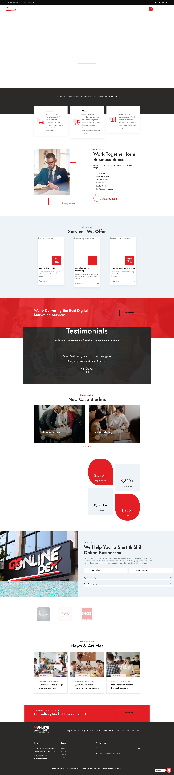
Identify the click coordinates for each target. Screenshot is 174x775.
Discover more (87, 66)
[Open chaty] (168, 770)
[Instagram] (163, 2)
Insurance (49, 430)
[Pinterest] (166, 2)
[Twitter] (155, 2)
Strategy (104, 430)
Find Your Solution (110, 96)
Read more (49, 691)
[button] (140, 122)
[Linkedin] (128, 731)
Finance (43, 430)
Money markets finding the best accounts (122, 686)
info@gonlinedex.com (40, 756)
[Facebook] (159, 2)
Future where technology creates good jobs (51, 686)
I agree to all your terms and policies (109, 753)
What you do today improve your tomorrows (87, 686)
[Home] (11, 9)
